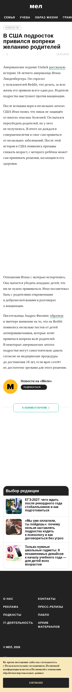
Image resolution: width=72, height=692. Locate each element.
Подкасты (12, 614)
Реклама (10, 606)
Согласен (36, 682)
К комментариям (36, 407)
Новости (12, 27)
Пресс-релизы (50, 606)
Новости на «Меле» (36, 381)
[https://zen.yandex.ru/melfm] (19, 583)
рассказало (57, 67)
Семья (9, 17)
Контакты (47, 598)
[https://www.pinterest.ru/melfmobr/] (54, 583)
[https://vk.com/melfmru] (31, 583)
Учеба (25, 17)
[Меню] (66, 7)
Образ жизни (46, 17)
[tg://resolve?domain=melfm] (7, 583)
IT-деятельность (18, 622)
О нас (8, 598)
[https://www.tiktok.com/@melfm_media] (43, 583)
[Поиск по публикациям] (6, 7)
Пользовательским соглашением (25, 665)
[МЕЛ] (36, 6)
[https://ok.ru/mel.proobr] (66, 583)
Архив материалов (49, 624)
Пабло (43, 614)
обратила (56, 316)
